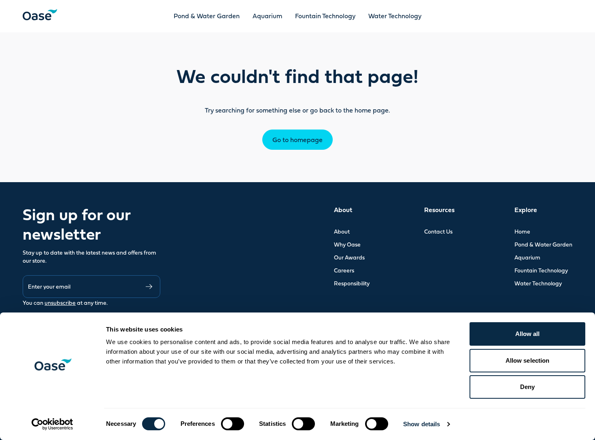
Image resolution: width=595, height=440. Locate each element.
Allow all (527, 333)
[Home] (40, 14)
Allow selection (528, 360)
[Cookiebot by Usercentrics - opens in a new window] (52, 424)
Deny (527, 386)
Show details (421, 424)
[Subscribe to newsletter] (149, 286)
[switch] (232, 423)
